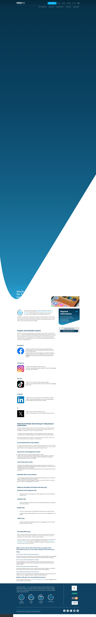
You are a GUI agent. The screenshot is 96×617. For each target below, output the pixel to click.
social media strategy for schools (38, 579)
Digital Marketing (42, 6)
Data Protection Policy (28, 610)
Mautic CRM (51, 6)
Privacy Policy (19, 610)
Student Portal (59, 6)
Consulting (68, 6)
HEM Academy (76, 6)
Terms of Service (37, 610)
